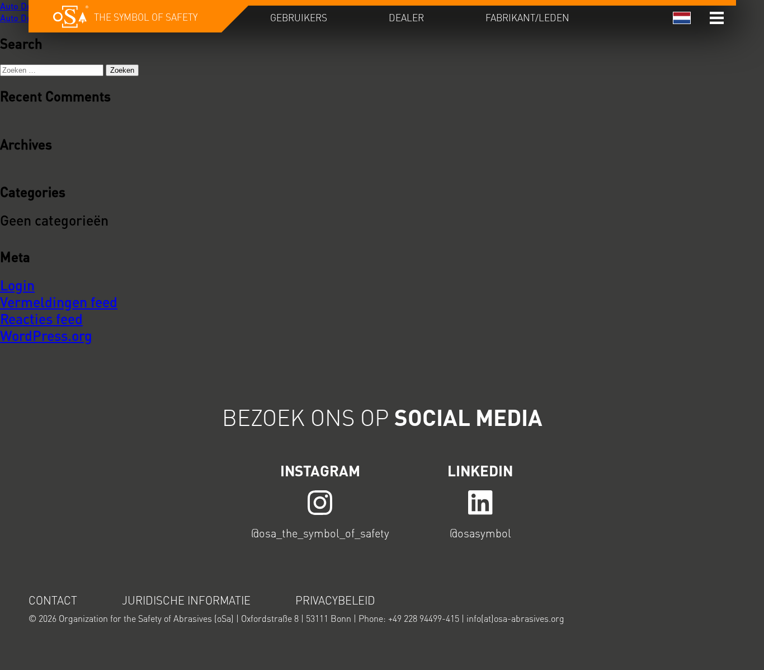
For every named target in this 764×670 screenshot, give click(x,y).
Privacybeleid (335, 600)
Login (17, 285)
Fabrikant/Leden (527, 17)
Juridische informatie (186, 600)
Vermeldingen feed (58, 302)
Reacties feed (41, 318)
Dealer (406, 17)
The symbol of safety (145, 17)
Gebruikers (298, 17)
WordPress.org (46, 335)
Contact (53, 600)
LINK (320, 501)
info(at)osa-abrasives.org (515, 618)
